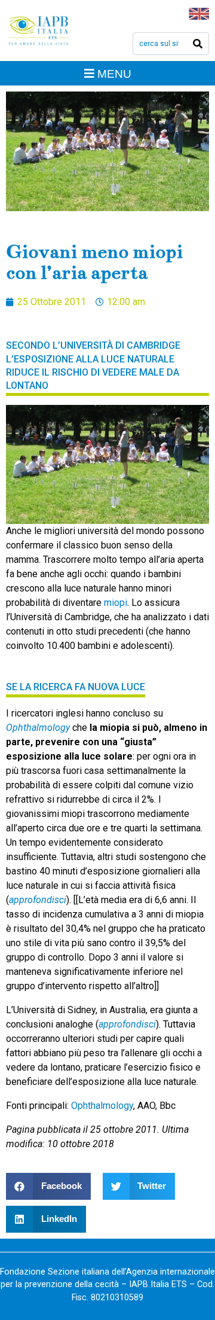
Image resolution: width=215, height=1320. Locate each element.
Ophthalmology (38, 727)
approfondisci (37, 900)
